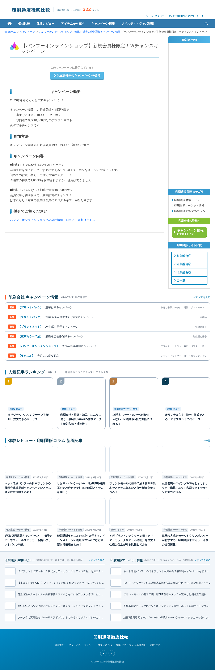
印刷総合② (183, 264)
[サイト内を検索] (206, 23)
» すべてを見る (201, 297)
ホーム (9, 23)
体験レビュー (45, 23)
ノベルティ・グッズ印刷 (138, 23)
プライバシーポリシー (81, 645)
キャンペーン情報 (103, 23)
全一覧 (180, 280)
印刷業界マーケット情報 (188, 205)
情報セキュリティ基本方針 (131, 645)
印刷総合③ (183, 272)
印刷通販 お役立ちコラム (189, 211)
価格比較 (24, 23)
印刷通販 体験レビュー (187, 200)
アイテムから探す (73, 23)
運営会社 (60, 645)
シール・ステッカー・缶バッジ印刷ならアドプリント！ (175, 15)
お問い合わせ (105, 645)
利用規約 (155, 645)
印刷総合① (183, 255)
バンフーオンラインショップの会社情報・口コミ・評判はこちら (52, 220)
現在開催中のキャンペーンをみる (78, 75)
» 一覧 (206, 440)
